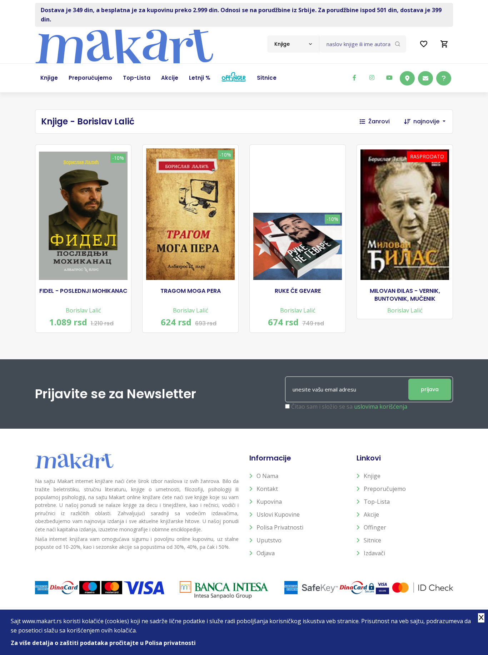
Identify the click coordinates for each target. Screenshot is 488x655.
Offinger (375, 527)
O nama (267, 475)
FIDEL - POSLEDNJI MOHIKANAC (83, 291)
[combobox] (293, 44)
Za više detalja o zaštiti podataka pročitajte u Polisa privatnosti (103, 643)
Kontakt (267, 488)
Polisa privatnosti (280, 527)
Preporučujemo (385, 488)
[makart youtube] (389, 77)
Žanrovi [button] (379, 121)
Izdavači (374, 553)
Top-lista (377, 501)
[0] (444, 44)
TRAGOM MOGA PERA (190, 291)
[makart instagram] (372, 77)
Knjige (372, 475)
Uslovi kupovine (278, 514)
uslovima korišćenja (380, 406)
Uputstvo (269, 540)
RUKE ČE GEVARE (298, 291)
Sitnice (372, 540)
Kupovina (269, 501)
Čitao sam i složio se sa (349, 406)
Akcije (371, 514)
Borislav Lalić (83, 310)
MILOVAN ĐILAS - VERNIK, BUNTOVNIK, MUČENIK (405, 295)
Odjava (266, 553)
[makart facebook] (354, 77)
